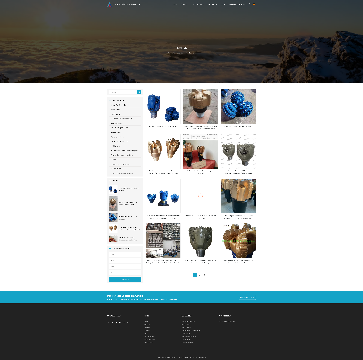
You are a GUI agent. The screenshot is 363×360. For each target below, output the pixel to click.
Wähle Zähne (115, 110)
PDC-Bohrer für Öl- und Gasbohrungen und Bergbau (200, 172)
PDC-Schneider (116, 114)
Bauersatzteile (116, 169)
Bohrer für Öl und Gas (188, 53)
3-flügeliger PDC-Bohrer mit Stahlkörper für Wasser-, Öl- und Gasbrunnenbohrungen (163, 172)
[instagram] (123, 322)
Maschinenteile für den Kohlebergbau (124, 150)
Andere (113, 160)
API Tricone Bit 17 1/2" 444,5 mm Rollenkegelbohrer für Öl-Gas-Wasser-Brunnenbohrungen (238, 172)
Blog (223, 4)
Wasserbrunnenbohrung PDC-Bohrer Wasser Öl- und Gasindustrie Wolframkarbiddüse (200, 127)
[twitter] (116, 322)
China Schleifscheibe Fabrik (227, 321)
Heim (175, 4)
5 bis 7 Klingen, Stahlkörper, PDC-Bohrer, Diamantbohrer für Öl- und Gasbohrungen (238, 217)
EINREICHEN (125, 279)
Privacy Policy (148, 342)
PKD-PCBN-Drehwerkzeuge (120, 164)
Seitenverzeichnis (149, 339)
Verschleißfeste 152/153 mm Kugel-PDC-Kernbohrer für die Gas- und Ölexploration (238, 261)
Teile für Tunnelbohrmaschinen (122, 155)
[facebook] (108, 322)
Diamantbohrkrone (117, 137)
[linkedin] (112, 322)
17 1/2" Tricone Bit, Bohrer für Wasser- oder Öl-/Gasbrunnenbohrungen (200, 261)
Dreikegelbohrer (117, 123)
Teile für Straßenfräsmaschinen (122, 173)
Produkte (197, 4)
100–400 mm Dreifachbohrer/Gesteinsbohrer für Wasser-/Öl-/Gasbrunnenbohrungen (163, 217)
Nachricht (212, 4)
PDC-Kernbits (115, 146)
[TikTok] (127, 322)
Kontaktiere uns (237, 4)
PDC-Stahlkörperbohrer (119, 128)
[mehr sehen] (163, 106)
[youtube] (120, 322)
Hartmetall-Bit (116, 132)
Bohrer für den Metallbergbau (121, 119)
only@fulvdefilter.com (199, 357)
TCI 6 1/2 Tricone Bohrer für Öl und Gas (163, 126)
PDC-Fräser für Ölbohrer (119, 141)
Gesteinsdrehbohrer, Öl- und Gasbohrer (238, 126)
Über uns (185, 4)
